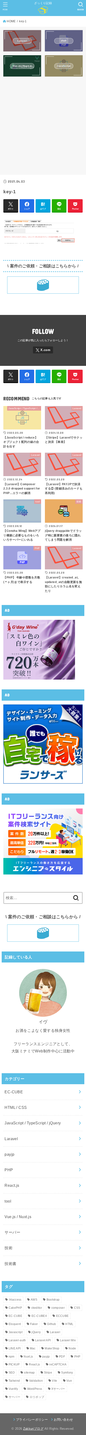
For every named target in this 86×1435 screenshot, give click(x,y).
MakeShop (52, 1348)
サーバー (12, 1232)
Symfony (67, 1372)
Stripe (48, 1372)
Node (72, 1348)
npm (12, 1356)
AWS (34, 1299)
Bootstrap (53, 1299)
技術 (8, 1248)
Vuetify (13, 1389)
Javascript (15, 1332)
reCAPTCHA (57, 1364)
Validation (36, 1380)
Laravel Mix (68, 1340)
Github (51, 1324)
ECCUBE (62, 1316)
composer (58, 1307)
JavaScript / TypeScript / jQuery (33, 1123)
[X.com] (43, 349)
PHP (9, 1170)
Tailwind (14, 1380)
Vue (69, 1380)
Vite (54, 1380)
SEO (12, 1372)
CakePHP (15, 1307)
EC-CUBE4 (39, 1316)
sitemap (29, 1372)
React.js (12, 1185)
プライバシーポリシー (32, 1419)
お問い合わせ (63, 1419)
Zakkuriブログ (33, 1428)
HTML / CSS (16, 1107)
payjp (9, 1154)
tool (8, 1201)
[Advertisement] (43, 128)
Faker (34, 1324)
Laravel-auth (17, 1340)
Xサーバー (58, 1389)
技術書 (10, 1263)
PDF (62, 1356)
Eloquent (15, 1324)
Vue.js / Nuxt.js (18, 1217)
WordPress (34, 1389)
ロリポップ (37, 1397)
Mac (33, 1348)
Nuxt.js (28, 1356)
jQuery (36, 1332)
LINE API (15, 1348)
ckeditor (36, 1307)
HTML (69, 1324)
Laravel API (43, 1340)
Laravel (11, 1139)
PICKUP (14, 1364)
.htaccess (15, 1299)
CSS (77, 1307)
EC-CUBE (14, 1092)
